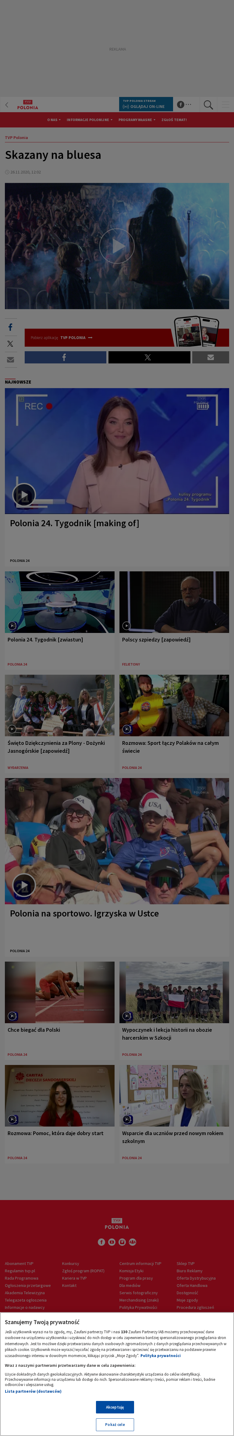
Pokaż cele (115, 1424)
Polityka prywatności (160, 1355)
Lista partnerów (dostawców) (33, 1391)
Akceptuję (115, 1407)
